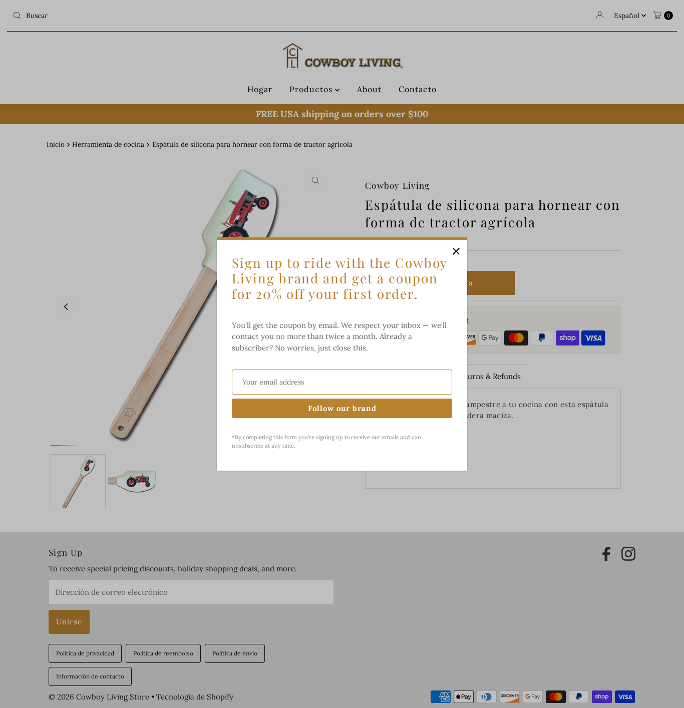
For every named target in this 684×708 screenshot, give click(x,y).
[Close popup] (456, 251)
